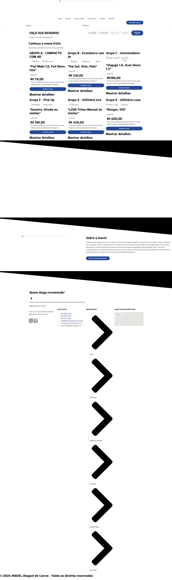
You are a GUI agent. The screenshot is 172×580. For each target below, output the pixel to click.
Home (60, 18)
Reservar (68, 18)
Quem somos (92, 18)
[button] (2, 26)
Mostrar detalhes (42, 94)
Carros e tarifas (79, 18)
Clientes (102, 18)
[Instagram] (31, 320)
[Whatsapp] (36, 320)
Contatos (111, 18)
